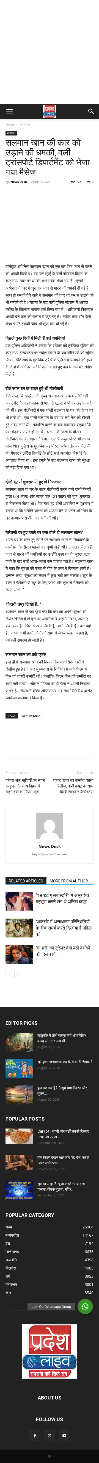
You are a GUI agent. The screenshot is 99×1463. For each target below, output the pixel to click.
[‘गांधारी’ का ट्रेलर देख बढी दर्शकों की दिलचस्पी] (19, 954)
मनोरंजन (25, 124)
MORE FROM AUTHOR (69, 881)
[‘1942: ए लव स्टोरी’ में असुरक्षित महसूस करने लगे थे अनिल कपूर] (19, 901)
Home (10, 124)
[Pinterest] (36, 194)
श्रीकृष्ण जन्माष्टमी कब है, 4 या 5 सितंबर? (65, 1062)
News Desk (18, 182)
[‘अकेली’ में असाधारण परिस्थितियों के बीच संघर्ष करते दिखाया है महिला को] (19, 928)
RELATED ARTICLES (26, 881)
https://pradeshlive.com (49, 854)
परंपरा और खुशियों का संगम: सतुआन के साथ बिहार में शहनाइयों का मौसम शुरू (26, 786)
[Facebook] (11, 194)
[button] (9, 111)
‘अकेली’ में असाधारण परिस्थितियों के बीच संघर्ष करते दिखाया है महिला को (64, 928)
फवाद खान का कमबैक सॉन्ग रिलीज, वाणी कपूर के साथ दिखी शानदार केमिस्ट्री (73, 786)
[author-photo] (49, 838)
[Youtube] (64, 1435)
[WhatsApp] (48, 194)
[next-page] (17, 974)
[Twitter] (23, 194)
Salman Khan (30, 716)
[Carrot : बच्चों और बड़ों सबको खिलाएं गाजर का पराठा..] (19, 1136)
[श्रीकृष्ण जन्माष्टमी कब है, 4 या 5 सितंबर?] (19, 1068)
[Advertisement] (49, 52)
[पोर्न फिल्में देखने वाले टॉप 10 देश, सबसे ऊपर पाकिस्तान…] (19, 1162)
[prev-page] (9, 974)
